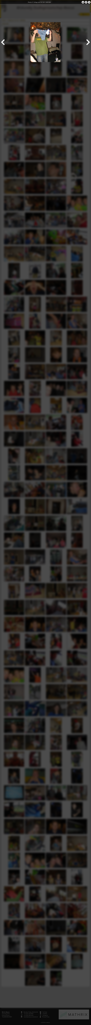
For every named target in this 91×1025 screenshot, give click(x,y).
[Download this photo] (83, 2)
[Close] (89, 2)
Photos (30, 2)
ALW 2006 (48, 2)
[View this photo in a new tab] (86, 2)
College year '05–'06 (39, 2)
